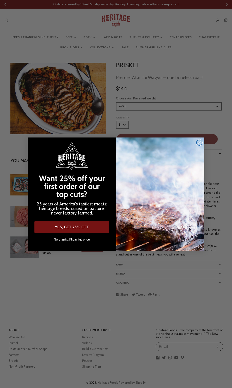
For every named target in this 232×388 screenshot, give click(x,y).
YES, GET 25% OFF (72, 226)
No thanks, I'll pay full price (72, 239)
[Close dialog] (199, 142)
